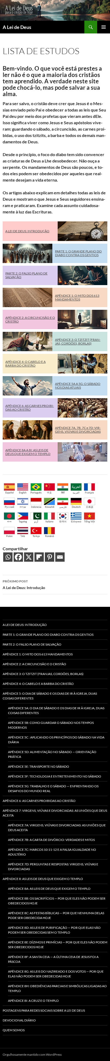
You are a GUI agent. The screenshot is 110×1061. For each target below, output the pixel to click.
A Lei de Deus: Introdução (24, 584)
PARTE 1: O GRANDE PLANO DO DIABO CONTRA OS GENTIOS (78, 253)
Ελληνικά (76, 521)
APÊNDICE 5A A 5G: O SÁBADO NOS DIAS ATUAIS (77, 385)
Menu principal (103, 27)
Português (36, 492)
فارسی (62, 506)
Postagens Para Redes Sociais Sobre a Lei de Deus (44, 1010)
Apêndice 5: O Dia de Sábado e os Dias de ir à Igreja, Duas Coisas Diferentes (50, 695)
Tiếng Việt (89, 521)
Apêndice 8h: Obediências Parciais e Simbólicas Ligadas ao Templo (57, 988)
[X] (28, 557)
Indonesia (36, 506)
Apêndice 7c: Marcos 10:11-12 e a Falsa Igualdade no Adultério (52, 852)
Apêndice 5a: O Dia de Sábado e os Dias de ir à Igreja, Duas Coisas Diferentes (56, 710)
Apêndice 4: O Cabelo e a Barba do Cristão (38, 684)
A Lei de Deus (17, 27)
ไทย (23, 536)
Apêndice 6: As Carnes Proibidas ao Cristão (39, 801)
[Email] (60, 557)
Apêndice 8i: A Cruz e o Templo (33, 1001)
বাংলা (9, 521)
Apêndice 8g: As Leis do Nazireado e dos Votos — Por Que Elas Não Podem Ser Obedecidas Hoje (56, 973)
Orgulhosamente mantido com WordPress (32, 1054)
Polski (9, 536)
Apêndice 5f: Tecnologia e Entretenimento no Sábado (54, 776)
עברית (23, 506)
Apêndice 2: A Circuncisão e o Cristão (34, 664)
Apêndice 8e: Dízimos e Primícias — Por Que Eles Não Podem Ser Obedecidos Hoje (57, 944)
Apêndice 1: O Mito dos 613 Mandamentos (38, 654)
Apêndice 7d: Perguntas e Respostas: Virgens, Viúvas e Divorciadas (53, 866)
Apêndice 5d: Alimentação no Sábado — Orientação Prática (52, 754)
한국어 (62, 521)
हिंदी (63, 492)
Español (9, 492)
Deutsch (76, 506)
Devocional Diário (19, 1020)
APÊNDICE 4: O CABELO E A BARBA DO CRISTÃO (25, 363)
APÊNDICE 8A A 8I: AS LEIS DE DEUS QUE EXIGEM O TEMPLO (27, 452)
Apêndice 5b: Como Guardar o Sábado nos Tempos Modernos (51, 725)
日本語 (89, 506)
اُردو (36, 521)
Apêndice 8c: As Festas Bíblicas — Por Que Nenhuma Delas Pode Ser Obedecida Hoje (56, 915)
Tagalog (23, 521)
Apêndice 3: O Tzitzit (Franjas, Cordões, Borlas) (43, 674)
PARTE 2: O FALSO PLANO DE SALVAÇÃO (26, 275)
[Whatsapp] (8, 557)
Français (89, 492)
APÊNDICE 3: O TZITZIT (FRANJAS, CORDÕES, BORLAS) (77, 341)
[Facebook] (18, 557)
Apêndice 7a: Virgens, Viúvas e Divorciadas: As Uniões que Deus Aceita (57, 827)
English (22, 492)
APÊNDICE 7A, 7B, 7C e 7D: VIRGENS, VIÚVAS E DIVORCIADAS (78, 429)
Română (49, 536)
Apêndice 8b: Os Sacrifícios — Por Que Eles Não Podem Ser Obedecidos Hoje (56, 900)
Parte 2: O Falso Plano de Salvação (32, 644)
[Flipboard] (39, 557)
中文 (49, 492)
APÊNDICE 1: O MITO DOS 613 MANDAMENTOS (77, 297)
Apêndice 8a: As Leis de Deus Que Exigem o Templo (49, 889)
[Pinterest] (49, 557)
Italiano (49, 521)
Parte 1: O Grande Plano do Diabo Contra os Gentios (48, 635)
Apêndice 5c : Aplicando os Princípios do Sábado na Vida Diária (56, 739)
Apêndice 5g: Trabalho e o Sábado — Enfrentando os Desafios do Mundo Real (53, 788)
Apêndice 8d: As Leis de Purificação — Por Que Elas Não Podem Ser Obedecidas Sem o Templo (54, 930)
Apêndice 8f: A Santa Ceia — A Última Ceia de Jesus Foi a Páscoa (53, 959)
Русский (9, 506)
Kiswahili (49, 506)
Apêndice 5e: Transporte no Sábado (38, 766)
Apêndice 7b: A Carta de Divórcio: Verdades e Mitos (51, 840)
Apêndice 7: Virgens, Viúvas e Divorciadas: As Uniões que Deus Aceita (55, 813)
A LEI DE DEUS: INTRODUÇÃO (27, 231)
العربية (76, 492)
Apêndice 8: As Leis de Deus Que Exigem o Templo (43, 879)
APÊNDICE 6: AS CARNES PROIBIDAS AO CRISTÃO (29, 407)
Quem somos (14, 1030)
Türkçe (36, 536)
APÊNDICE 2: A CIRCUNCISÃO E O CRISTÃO (30, 319)
